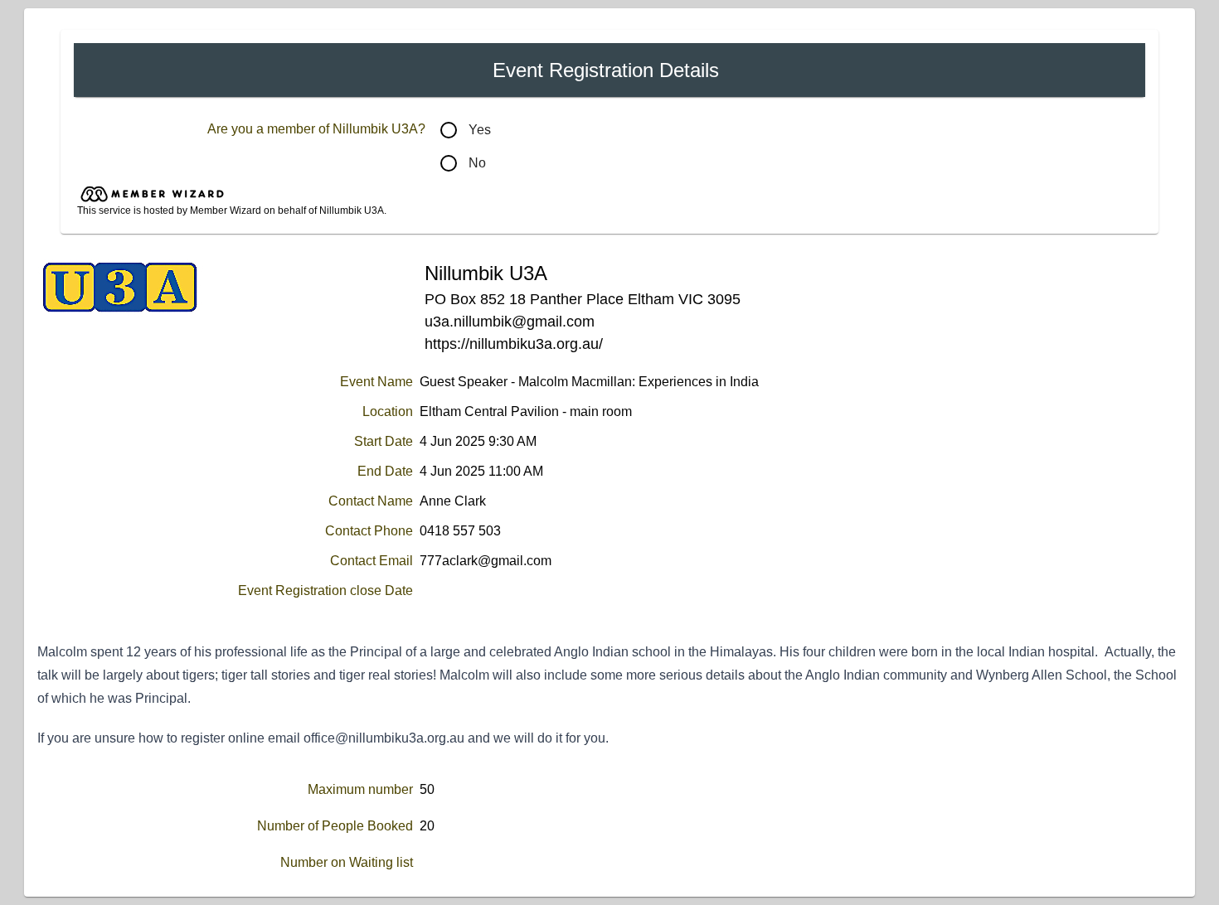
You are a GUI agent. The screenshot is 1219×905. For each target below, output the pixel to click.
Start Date (383, 441)
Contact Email (371, 561)
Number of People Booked (335, 826)
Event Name (376, 382)
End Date (385, 471)
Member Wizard (227, 210)
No (477, 163)
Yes (480, 130)
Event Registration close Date (325, 590)
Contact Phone (369, 531)
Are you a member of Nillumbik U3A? (316, 129)
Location (387, 411)
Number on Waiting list (346, 862)
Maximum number (360, 789)
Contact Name (370, 501)
